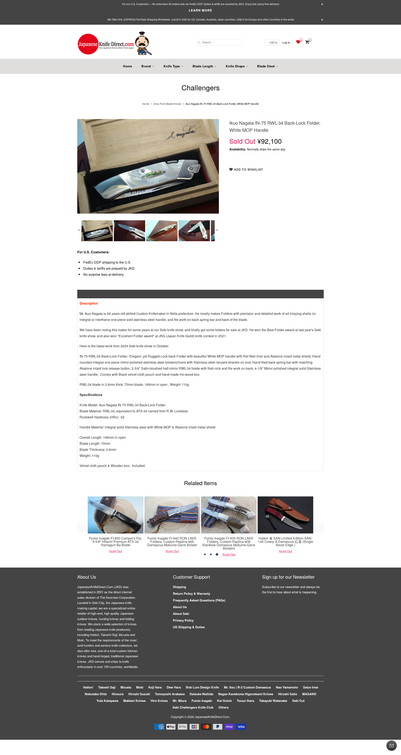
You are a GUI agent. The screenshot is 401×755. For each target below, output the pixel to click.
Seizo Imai (310, 687)
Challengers (200, 87)
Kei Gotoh (224, 700)
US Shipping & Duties (189, 627)
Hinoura (117, 694)
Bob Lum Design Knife (202, 687)
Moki (139, 687)
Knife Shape (235, 66)
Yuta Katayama (107, 700)
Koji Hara (155, 687)
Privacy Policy (183, 620)
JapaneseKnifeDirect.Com (212, 717)
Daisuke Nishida (201, 694)
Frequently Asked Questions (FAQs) (199, 600)
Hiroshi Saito (287, 694)
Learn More (200, 10)
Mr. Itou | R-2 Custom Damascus (247, 687)
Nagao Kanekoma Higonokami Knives (245, 694)
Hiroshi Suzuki (139, 694)
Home (127, 66)
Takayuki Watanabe (273, 700)
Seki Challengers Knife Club (193, 707)
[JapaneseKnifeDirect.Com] (114, 44)
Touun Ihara (245, 700)
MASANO (309, 694)
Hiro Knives (159, 700)
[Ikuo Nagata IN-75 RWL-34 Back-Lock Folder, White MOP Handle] (148, 166)
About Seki (181, 613)
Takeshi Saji (106, 687)
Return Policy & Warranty (191, 593)
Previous (84, 169)
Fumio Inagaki (202, 700)
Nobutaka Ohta (96, 694)
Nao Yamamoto (287, 687)
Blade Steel (266, 66)
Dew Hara (174, 687)
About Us (180, 607)
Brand (146, 66)
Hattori (88, 687)
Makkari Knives (134, 700)
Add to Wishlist (248, 169)
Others (223, 707)
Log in (286, 42)
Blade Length (203, 66)
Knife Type (172, 66)
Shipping (179, 587)
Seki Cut (298, 700)
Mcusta (126, 687)
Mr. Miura (180, 700)
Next (211, 169)
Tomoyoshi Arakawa (170, 694)
